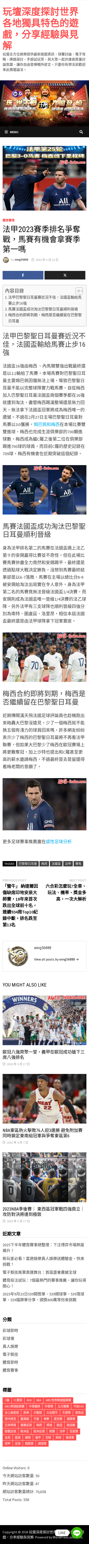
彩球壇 (8, 1338)
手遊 (36, 1419)
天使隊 (66, 1412)
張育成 (79, 1412)
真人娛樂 (10, 1346)
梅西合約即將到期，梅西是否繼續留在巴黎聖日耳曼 (45, 318)
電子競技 (10, 1354)
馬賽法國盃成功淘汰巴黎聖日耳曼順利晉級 (43, 309)
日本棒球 (10, 1425)
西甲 (7, 1443)
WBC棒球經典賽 (14, 1406)
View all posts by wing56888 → (56, 959)
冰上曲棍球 (12, 1412)
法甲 (68, 864)
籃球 (18, 1437)
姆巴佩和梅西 (47, 424)
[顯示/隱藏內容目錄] (77, 291)
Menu (14, 132)
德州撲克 (10, 1419)
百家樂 (74, 1431)
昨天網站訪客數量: (19, 1483)
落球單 (70, 1437)
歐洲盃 (25, 1431)
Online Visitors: (15, 1467)
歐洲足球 (39, 1431)
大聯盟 (37, 1412)
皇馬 (7, 1437)
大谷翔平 (52, 1412)
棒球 (49, 1425)
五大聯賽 (63, 1406)
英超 (58, 1437)
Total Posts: (13, 1499)
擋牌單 (71, 1419)
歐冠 (59, 1425)
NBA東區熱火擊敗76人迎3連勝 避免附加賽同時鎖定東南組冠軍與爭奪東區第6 (43, 1133)
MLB (29, 1400)
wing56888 (21, 260)
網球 (28, 1437)
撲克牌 (58, 1419)
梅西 (44, 864)
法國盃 (56, 864)
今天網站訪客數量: (19, 1475)
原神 (26, 1412)
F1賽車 (18, 1400)
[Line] (77, 1533)
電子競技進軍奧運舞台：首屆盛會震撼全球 (39, 1272)
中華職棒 (34, 1406)
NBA (38, 1400)
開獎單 (29, 1443)
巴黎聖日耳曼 (28, 864)
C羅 (7, 1400)
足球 (18, 1443)
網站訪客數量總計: (19, 1491)
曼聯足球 (26, 1425)
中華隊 (49, 1406)
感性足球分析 (59, 841)
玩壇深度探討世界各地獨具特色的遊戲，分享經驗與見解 (41, 29)
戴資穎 (25, 1419)
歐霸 (52, 1431)
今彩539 (78, 1406)
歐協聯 (71, 1425)
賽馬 (78, 864)
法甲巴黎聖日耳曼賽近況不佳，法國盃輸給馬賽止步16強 (45, 300)
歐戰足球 (10, 1431)
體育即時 (10, 1362)
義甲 (38, 1437)
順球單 (42, 1443)
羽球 (48, 1437)
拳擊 (46, 1419)
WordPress (61, 1537)
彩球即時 (10, 1330)
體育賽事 (9, 220)
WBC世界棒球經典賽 (58, 1400)
